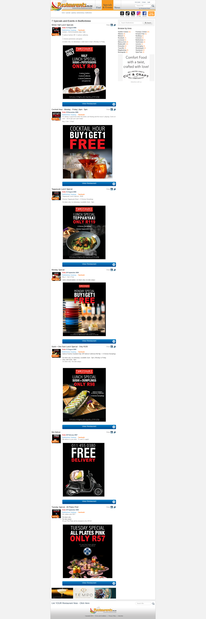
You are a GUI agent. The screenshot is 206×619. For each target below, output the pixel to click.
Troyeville (121, 48)
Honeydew (121, 46)
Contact (144, 2)
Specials (107, 6)
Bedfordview (139, 40)
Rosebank (121, 38)
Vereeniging (139, 46)
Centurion (139, 38)
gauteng (74, 12)
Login (148, 2)
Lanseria (138, 44)
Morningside (121, 52)
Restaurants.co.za (103, 610)
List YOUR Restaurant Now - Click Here (70, 603)
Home (63, 12)
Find (98, 7)
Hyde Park (139, 52)
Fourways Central (141, 32)
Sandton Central (123, 32)
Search (148, 23)
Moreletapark (140, 48)
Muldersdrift (121, 44)
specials (68, 12)
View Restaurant (89, 104)
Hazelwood (139, 50)
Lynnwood (121, 40)
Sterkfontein (139, 42)
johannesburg (80, 12)
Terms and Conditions (100, 616)
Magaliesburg (122, 50)
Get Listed (137, 2)
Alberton (120, 34)
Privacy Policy (112, 616)
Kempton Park (140, 34)
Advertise (120, 616)
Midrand (120, 36)
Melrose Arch (122, 42)
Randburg (139, 36)
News (117, 7)
